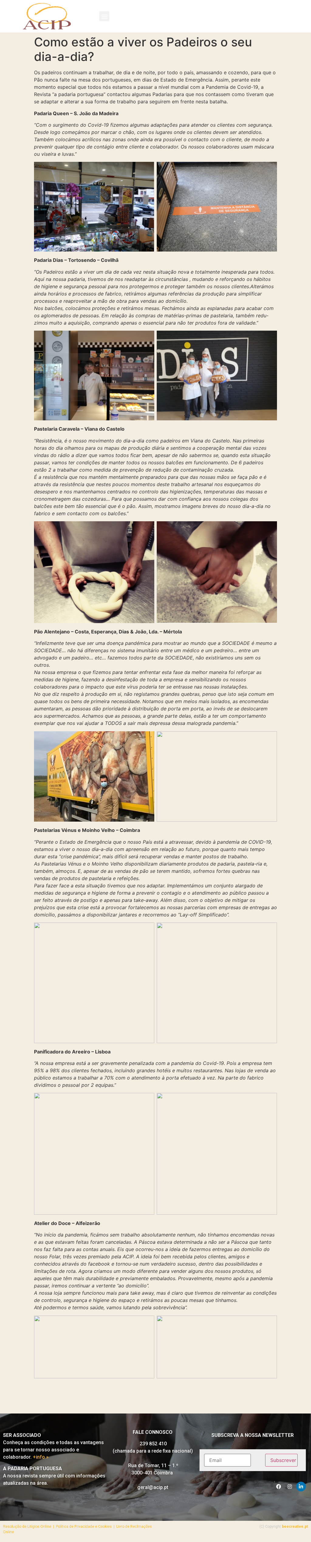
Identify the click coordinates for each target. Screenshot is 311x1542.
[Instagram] (290, 1486)
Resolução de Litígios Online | (29, 1526)
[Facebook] (278, 1486)
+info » (41, 1457)
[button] (104, 16)
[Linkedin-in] (301, 1486)
